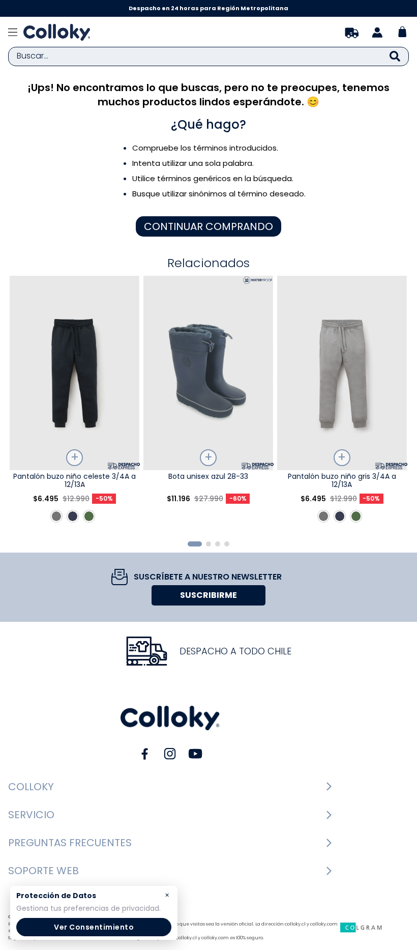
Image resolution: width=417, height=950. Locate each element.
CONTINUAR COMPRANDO (208, 226)
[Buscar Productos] (395, 56)
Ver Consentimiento (94, 927)
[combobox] (208, 56)
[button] (195, 543)
